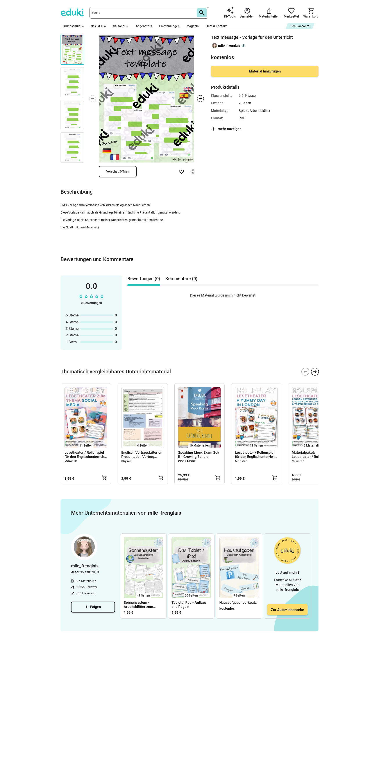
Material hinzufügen (265, 71)
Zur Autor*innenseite (287, 610)
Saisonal (119, 26)
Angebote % (144, 26)
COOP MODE (187, 461)
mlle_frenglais (229, 45)
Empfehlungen (169, 26)
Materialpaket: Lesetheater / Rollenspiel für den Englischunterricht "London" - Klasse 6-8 (312, 454)
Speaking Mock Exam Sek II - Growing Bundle (198, 454)
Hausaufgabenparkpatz (238, 602)
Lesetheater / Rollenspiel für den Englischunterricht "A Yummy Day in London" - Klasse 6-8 (255, 454)
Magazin (193, 26)
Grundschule (71, 26)
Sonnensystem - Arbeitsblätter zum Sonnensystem (138, 604)
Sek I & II (97, 26)
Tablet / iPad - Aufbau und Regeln (189, 604)
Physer (126, 461)
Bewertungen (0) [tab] (143, 278)
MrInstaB (70, 461)
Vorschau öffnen (117, 171)
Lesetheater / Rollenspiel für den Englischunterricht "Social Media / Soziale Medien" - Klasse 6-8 (84, 454)
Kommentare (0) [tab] (181, 278)
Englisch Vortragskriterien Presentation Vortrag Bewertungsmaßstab (141, 454)
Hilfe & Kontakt (216, 26)
